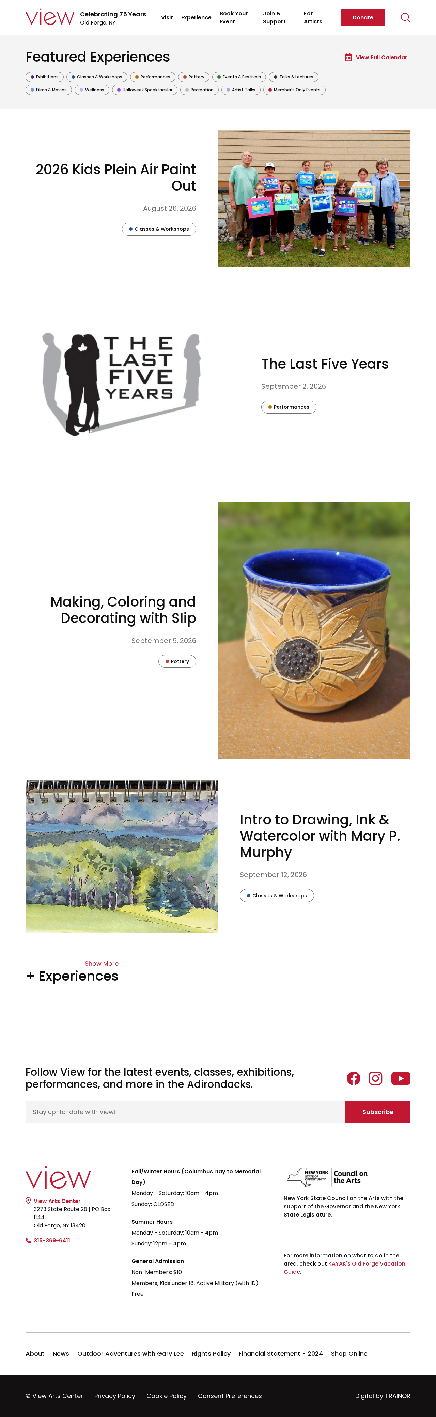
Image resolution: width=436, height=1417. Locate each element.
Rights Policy (211, 1353)
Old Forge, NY (113, 18)
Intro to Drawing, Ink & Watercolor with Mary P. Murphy (320, 836)
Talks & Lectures (293, 78)
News (61, 1353)
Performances (152, 78)
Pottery (193, 78)
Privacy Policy (114, 1395)
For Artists (313, 18)
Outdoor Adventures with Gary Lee (130, 1353)
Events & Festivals (239, 78)
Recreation (199, 91)
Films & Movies (48, 91)
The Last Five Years (325, 363)
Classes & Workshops (96, 78)
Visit (167, 17)
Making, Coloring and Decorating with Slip (123, 610)
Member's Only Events (294, 91)
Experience (196, 17)
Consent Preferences (230, 1395)
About (35, 1353)
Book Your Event (234, 18)
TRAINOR (397, 1395)
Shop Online (349, 1353)
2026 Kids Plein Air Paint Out (116, 177)
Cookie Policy (166, 1395)
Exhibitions (44, 78)
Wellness (91, 91)
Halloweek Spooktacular (144, 91)
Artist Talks (240, 91)
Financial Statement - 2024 (281, 1353)
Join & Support (274, 18)
